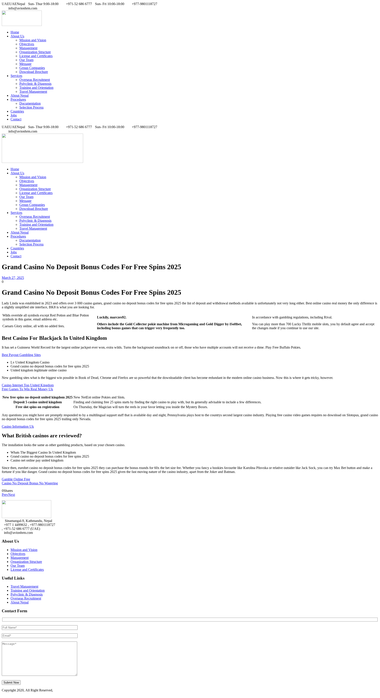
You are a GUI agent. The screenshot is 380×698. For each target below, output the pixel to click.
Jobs (14, 115)
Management (28, 48)
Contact (16, 119)
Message (25, 64)
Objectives (26, 44)
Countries (17, 111)
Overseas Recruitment (34, 80)
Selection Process (31, 107)
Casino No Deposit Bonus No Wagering (30, 483)
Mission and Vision (32, 40)
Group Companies (32, 68)
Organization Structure (35, 52)
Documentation (30, 103)
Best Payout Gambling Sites (21, 355)
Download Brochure (33, 72)
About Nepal (20, 95)
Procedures (18, 99)
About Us (17, 36)
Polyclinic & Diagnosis (35, 83)
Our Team (26, 60)
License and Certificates (36, 56)
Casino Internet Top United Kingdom (28, 385)
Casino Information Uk (18, 426)
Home (15, 32)
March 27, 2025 (13, 278)
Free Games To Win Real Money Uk (27, 389)
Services (16, 76)
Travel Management (33, 91)
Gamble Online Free (16, 479)
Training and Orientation (36, 87)
